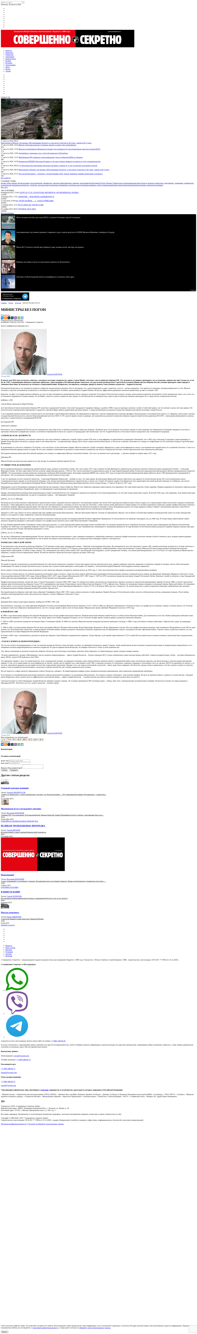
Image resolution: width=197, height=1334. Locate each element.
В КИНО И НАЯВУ (10, 892)
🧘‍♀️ (41, 739)
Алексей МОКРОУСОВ (16, 792)
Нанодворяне (7, 875)
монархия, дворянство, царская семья (49, 183)
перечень (45, 1090)
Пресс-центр (10, 948)
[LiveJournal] (12, 317)
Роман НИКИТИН (14, 917)
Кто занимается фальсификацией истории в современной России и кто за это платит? (34, 898)
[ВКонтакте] (2, 317)
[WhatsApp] (18, 317)
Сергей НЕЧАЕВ (13, 830)
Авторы (8, 954)
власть (121, 183)
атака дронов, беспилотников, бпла (21, 183)
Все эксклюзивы (7, 213)
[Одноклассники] (5, 317)
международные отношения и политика (61, 185)
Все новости (6, 178)
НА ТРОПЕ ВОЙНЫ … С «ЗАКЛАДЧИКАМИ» (35, 201)
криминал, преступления (99, 185)
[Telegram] (22, 317)
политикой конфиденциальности (45, 1328)
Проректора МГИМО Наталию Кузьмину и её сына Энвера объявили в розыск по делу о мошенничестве (60, 161)
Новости (8, 946)
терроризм (16, 185)
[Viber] (15, 317)
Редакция (9, 952)
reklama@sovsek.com (9, 1073)
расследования (83, 185)
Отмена (4, 770)
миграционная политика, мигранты (141, 185)
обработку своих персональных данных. (95, 1328)
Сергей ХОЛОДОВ (14, 896)
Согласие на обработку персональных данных (46, 1124)
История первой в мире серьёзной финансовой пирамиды (23, 832)
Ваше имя (5, 761)
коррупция (122, 185)
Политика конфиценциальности (13, 1124)
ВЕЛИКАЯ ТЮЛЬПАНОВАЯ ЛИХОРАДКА (23, 826)
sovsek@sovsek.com (21, 1056)
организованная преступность (136, 183)
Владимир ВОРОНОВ (15, 813)
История (8, 956)
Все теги (4, 187)
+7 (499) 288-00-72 (23, 1060)
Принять (5, 1332)
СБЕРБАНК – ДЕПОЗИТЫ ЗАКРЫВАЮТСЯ (36, 197)
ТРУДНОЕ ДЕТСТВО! (27, 209)
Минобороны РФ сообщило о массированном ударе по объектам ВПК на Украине (51, 157)
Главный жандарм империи (15, 788)
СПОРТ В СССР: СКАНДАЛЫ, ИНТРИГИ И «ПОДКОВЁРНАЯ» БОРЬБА (49, 193)
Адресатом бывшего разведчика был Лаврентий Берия (22, 919)
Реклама (8, 950)
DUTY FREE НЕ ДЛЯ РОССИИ (30, 205)
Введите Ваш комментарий (11, 768)
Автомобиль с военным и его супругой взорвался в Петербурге (43, 153)
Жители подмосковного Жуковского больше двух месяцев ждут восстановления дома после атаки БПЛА (59, 149)
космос (4, 183)
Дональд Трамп (112, 183)
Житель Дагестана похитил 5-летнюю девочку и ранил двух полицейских (47, 145)
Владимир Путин (99, 183)
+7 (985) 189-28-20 (58, 1041)
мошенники (113, 185)
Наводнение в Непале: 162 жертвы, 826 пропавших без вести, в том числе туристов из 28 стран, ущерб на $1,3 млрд (46, 143)
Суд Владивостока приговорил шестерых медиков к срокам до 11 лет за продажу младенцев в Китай (58, 166)
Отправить (14, 770)
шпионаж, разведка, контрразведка (78, 183)
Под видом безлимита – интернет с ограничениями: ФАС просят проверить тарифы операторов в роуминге (61, 174)
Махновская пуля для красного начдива (21, 809)
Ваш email (5, 763)
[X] (9, 317)
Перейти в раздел (7, 925)
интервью (159, 185)
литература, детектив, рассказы (32, 185)
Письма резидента (10, 912)
